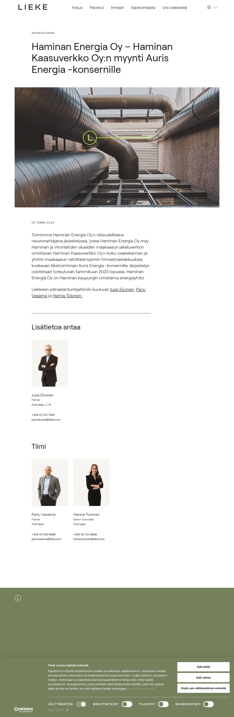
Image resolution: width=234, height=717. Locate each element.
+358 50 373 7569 (43, 415)
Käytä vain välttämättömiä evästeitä (203, 688)
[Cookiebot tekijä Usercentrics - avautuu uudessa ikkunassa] (24, 710)
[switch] (127, 704)
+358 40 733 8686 (85, 534)
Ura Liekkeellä (175, 7)
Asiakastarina (43, 32)
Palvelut (97, 7)
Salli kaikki (203, 666)
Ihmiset (117, 7)
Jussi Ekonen (122, 289)
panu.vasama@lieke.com (46, 539)
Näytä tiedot (55, 709)
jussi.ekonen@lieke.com (46, 419)
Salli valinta (203, 677)
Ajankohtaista (143, 7)
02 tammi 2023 (43, 222)
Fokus (77, 7)
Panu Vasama (44, 514)
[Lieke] (33, 7)
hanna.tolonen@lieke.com (89, 539)
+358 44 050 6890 (44, 534)
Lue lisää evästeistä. (142, 688)
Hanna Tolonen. (67, 295)
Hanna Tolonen (86, 514)
